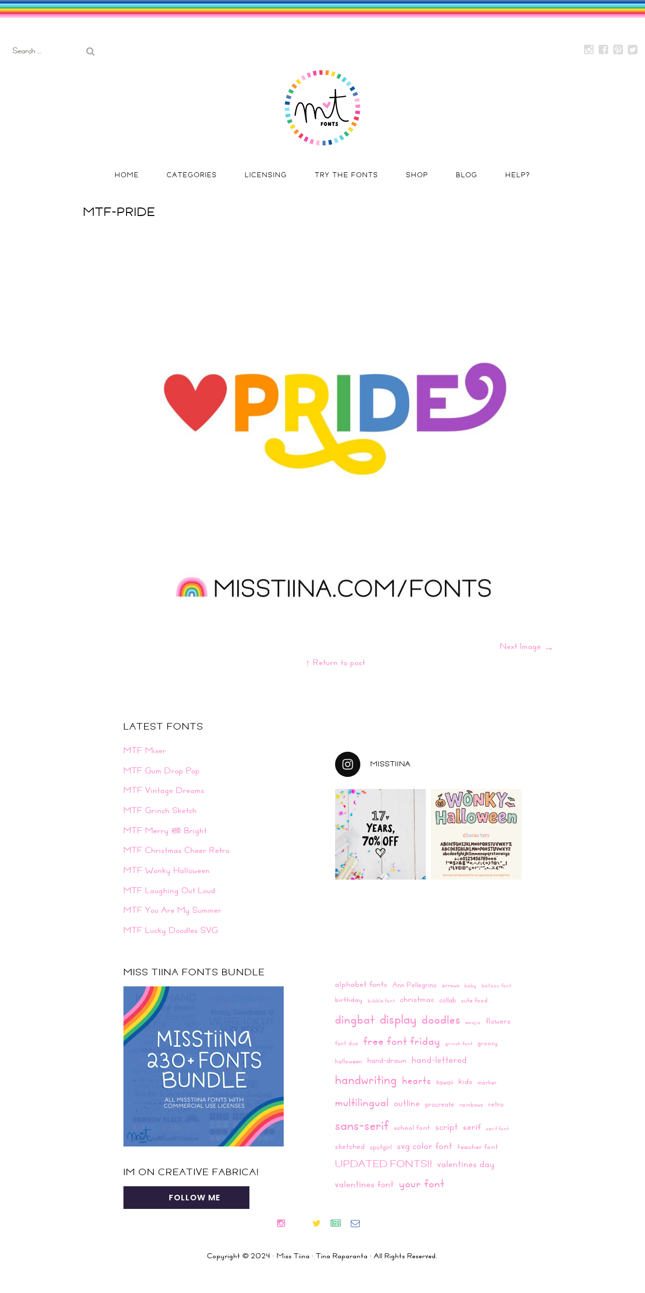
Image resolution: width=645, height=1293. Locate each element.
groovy (488, 1043)
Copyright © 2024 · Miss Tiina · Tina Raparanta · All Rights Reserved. (322, 1255)
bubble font (381, 1000)
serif (472, 1126)
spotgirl (381, 1146)
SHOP (417, 175)
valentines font (364, 1184)
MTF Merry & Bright (165, 830)
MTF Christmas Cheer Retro (176, 849)
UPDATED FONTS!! (383, 1163)
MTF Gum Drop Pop (161, 770)
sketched (350, 1146)
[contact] (359, 1224)
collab (447, 999)
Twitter (632, 50)
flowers (498, 1021)
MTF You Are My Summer (172, 909)
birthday (349, 999)
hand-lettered (439, 1060)
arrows (451, 984)
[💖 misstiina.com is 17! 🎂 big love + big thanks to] (380, 834)
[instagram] (285, 1224)
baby (471, 985)
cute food (474, 1000)
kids (466, 1081)
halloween (348, 1061)
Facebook (603, 50)
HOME (127, 175)
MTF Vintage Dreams (164, 790)
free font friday (401, 1041)
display (398, 1019)
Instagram (589, 50)
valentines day (465, 1164)
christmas (417, 999)
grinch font (459, 1043)
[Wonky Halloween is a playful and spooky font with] (476, 834)
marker (487, 1082)
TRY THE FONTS (346, 175)
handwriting (366, 1079)
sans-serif (362, 1124)
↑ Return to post (335, 662)
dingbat (355, 1019)
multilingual (362, 1102)
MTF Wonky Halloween (166, 870)
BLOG (467, 175)
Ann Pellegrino (415, 984)
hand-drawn (387, 1060)
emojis (473, 1022)
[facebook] (298, 1224)
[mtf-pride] (335, 597)
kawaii (445, 1081)
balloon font (496, 985)
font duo (346, 1042)
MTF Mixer (144, 750)
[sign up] (340, 1224)
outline (407, 1103)
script (446, 1126)
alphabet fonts (361, 983)
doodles (441, 1019)
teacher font (478, 1146)
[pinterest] (307, 1224)
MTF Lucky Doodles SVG (170, 930)
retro (496, 1104)
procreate (440, 1104)
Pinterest (618, 50)
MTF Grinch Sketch (160, 810)
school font (412, 1127)
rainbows (471, 1104)
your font (421, 1183)
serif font (497, 1128)
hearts (416, 1080)
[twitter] (320, 1224)
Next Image (527, 646)
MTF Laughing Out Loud (169, 890)
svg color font (425, 1145)
